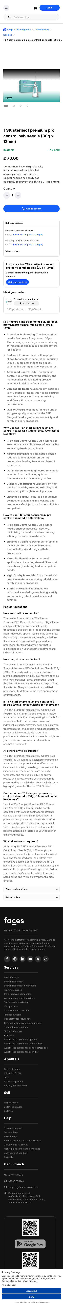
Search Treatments (14, 981)
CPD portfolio (11, 1006)
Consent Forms (12, 1069)
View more (11, 251)
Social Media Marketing (16, 1002)
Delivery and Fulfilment (16, 1144)
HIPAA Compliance (13, 1081)
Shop (10, 29)
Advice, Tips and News (15, 1085)
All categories (23, 29)
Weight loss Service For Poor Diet (21, 1051)
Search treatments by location (20, 985)
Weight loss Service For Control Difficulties (26, 1047)
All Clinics (9, 1035)
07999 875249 (16, 1181)
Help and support (13, 1128)
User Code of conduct (15, 1153)
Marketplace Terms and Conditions (22, 1148)
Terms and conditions (17, 889)
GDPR (6, 1077)
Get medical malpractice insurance (22, 1023)
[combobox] (35, 17)
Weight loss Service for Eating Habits (23, 1043)
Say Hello (9, 1157)
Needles (7, 34)
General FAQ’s (11, 1132)
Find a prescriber (13, 1031)
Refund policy (13, 897)
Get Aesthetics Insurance (17, 1018)
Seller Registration (13, 1106)
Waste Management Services (19, 998)
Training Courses (13, 989)
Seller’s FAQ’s (10, 1136)
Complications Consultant (17, 1010)
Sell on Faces (11, 1102)
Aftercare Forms (12, 1073)
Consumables (42, 29)
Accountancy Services (16, 1027)
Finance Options (12, 1014)
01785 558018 (15, 1175)
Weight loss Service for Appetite (20, 1039)
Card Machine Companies (17, 994)
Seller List (8, 1111)
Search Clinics (11, 977)
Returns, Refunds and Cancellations (22, 1140)
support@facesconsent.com (23, 1187)
